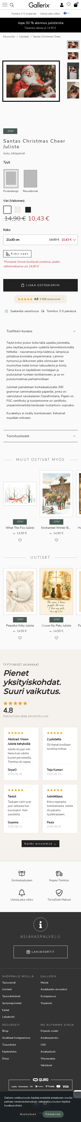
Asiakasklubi (48, 1051)
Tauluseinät (9, 982)
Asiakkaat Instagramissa (16, 1038)
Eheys (5, 1058)
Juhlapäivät (18, 153)
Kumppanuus (48, 996)
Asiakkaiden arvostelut (54, 989)
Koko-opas (19, 253)
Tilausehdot (9, 1044)
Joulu (6, 153)
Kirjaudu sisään (49, 1031)
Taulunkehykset (11, 996)
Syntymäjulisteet (11, 1003)
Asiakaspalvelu (49, 1038)
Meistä (44, 982)
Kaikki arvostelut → (40, 843)
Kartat (5, 1010)
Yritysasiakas (48, 1058)
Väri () (13, 201)
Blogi (5, 1031)
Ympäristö (46, 1003)
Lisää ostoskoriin (43, 285)
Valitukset (46, 1065)
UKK (43, 1044)
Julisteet (7, 989)
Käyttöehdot (9, 1051)
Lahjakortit (43, 952)
